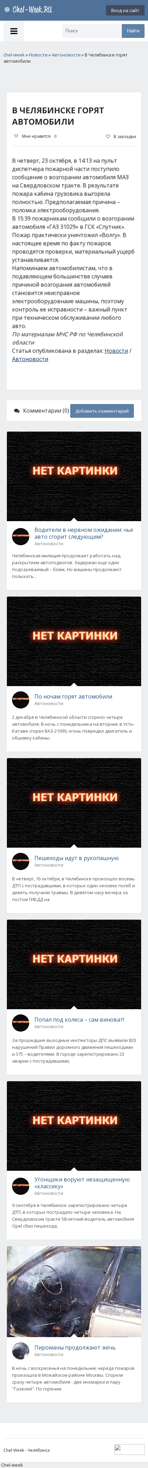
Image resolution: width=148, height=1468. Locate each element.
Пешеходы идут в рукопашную (76, 858)
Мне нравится (39, 136)
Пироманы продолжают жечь (75, 1347)
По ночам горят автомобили (73, 696)
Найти (133, 30)
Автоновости (30, 359)
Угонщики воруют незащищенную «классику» (82, 1183)
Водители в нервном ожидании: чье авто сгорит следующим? (83, 533)
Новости (116, 350)
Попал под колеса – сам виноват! (79, 1019)
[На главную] (29, 10)
